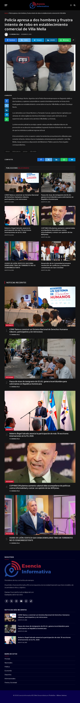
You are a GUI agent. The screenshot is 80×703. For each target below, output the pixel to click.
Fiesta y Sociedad (11, 682)
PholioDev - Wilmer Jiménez (58, 695)
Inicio (6, 13)
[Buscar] (74, 5)
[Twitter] (7, 106)
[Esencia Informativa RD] (40, 5)
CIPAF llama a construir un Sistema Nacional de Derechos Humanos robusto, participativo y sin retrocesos (21, 197)
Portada (7, 659)
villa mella (33, 151)
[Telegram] (7, 115)
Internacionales (10, 678)
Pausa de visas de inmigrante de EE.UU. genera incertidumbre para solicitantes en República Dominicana (57, 197)
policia (25, 151)
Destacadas (9, 377)
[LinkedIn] (7, 110)
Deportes (8, 674)
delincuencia (16, 151)
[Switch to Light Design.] (71, 5)
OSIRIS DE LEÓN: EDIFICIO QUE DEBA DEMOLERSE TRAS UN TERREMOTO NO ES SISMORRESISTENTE (20, 265)
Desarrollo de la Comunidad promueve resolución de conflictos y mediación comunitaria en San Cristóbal (56, 265)
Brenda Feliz (15, 34)
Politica (7, 667)
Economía (8, 671)
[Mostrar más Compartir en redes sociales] (73, 40)
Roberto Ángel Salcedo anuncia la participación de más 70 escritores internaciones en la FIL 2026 (18, 230)
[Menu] (6, 5)
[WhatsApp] (7, 119)
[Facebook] (7, 101)
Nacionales (9, 325)
